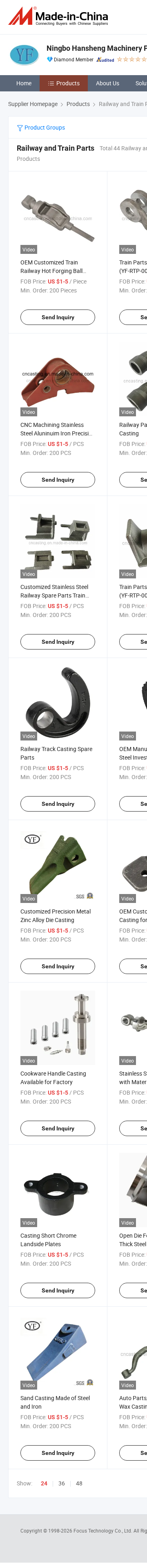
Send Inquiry (58, 317)
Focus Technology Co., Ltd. (104, 1530)
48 (79, 1483)
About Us (107, 83)
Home (23, 83)
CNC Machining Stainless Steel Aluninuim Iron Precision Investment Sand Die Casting (57, 433)
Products (68, 83)
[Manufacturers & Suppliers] (59, 16)
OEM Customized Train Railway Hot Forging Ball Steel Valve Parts (51, 270)
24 (44, 1483)
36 (61, 1483)
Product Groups (44, 127)
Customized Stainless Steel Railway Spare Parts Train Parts (54, 595)
